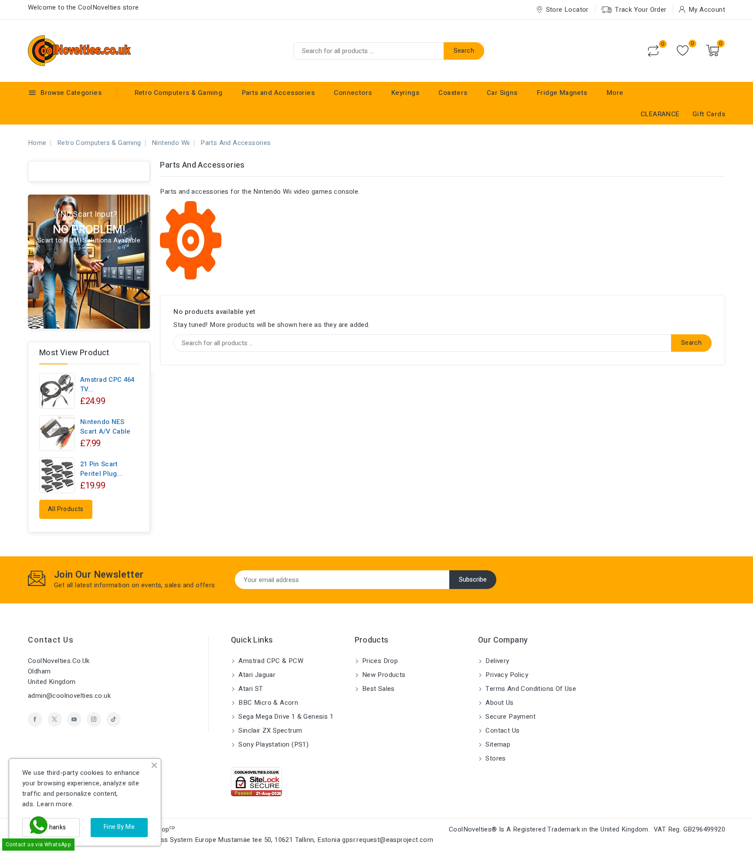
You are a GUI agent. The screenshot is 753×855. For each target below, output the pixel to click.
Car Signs (502, 93)
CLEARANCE (660, 114)
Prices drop (379, 661)
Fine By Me (119, 826)
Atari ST (250, 688)
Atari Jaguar (256, 675)
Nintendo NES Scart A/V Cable (105, 426)
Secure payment (510, 716)
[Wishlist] (683, 51)
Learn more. (55, 804)
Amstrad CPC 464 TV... (107, 384)
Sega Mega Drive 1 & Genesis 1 (285, 716)
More (615, 93)
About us (499, 702)
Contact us (51, 640)
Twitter (54, 719)
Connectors (353, 93)
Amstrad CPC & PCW (270, 661)
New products (383, 675)
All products (66, 509)
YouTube (74, 719)
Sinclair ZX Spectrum (269, 730)
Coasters (452, 93)
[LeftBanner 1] (89, 262)
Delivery (496, 661)
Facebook (35, 719)
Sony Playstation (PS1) (273, 744)
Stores (495, 758)
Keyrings (405, 93)
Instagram (94, 719)
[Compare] (653, 51)
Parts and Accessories (278, 93)
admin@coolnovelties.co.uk (69, 695)
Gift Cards (708, 114)
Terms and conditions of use (530, 688)
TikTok (113, 719)
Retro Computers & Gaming (179, 93)
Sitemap (497, 744)
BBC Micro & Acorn (267, 702)
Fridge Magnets (562, 93)
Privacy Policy (506, 675)
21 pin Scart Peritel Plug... (101, 468)
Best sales (377, 688)
